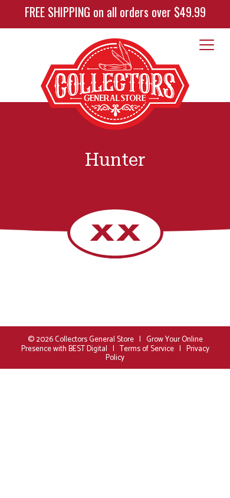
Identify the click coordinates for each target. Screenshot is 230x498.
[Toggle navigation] (206, 45)
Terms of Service (147, 349)
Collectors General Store (94, 339)
